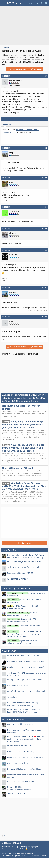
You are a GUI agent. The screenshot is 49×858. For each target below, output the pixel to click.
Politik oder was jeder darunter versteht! (24, 561)
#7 (46, 287)
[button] (3, 3)
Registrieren (24, 543)
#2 (46, 148)
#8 (46, 317)
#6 (46, 250)
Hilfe (22, 849)
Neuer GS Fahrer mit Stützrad (17, 468)
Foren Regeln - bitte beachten (20, 724)
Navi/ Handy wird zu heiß (18, 685)
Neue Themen (9, 650)
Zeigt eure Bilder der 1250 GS (20, 573)
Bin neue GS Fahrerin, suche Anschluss (24, 769)
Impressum (6, 846)
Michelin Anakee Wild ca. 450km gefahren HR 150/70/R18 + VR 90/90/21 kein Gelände (24, 634)
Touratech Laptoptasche (24, 625)
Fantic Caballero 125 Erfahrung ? (21, 751)
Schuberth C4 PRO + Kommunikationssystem (22, 620)
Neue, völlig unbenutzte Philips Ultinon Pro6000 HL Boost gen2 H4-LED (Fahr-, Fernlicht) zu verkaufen (23, 424)
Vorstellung (12, 697)
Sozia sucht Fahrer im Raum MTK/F (22, 745)
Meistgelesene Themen (13, 719)
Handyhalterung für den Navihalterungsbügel (27, 667)
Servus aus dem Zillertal (17, 793)
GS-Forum (7, 843)
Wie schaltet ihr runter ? (17, 578)
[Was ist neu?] (41, 3)
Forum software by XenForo (20, 853)
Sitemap (15, 846)
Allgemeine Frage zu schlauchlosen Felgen (25, 661)
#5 (46, 229)
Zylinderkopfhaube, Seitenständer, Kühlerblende (22, 641)
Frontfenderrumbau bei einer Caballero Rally (26, 691)
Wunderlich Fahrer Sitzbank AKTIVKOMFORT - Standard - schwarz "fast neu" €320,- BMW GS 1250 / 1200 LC (24, 486)
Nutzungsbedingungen (29, 846)
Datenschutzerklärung (10, 849)
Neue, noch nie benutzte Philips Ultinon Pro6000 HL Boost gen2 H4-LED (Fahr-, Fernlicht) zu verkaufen (23, 447)
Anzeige (7, 124)
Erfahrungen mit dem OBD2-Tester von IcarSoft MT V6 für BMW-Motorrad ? (24, 710)
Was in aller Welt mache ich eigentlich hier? (26, 757)
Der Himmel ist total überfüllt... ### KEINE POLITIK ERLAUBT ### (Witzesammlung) (25, 556)
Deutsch (18, 843)
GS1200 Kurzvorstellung (17, 763)
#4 (46, 207)
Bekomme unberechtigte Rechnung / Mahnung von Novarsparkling (23, 704)
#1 (46, 76)
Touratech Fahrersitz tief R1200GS (23, 613)
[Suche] (46, 3)
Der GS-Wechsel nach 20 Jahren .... (22, 781)
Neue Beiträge (9, 550)
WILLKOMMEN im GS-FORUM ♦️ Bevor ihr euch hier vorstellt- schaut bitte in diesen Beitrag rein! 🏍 (26, 739)
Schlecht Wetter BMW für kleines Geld (23, 567)
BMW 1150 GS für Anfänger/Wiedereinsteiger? (19, 788)
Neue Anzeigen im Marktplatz (17, 588)
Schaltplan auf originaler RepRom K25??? (25, 679)
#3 (46, 177)
